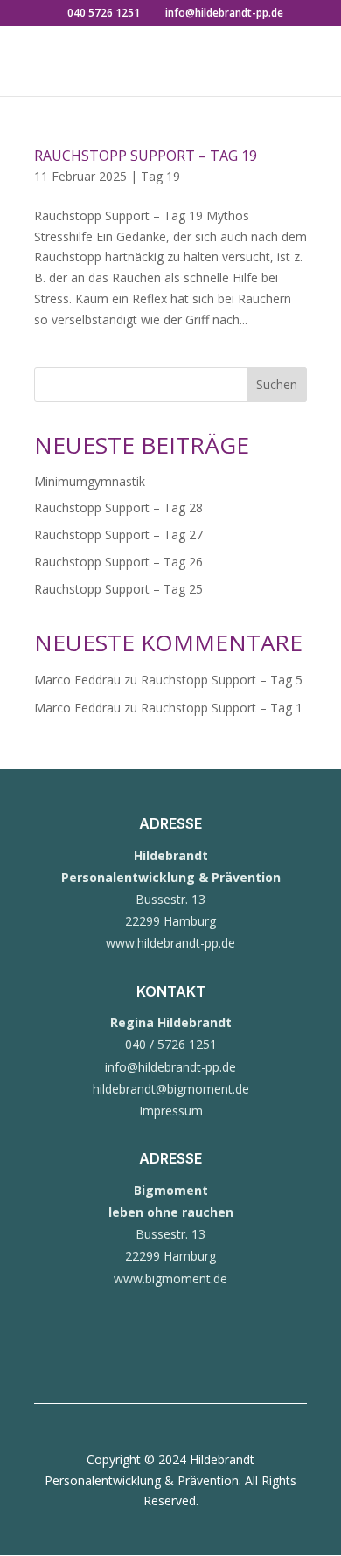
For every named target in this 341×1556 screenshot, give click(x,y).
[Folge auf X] (170, 1356)
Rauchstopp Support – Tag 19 (145, 155)
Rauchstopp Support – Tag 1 (222, 707)
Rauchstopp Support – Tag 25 (118, 588)
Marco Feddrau (77, 679)
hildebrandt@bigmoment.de (171, 1088)
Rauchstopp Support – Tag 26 (118, 561)
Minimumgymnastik (89, 481)
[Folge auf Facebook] (136, 1356)
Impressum (171, 1110)
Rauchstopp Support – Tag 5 (222, 679)
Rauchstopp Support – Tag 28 (118, 507)
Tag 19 (160, 176)
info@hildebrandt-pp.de (170, 1067)
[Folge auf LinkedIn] (205, 1356)
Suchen (276, 384)
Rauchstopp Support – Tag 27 (118, 534)
